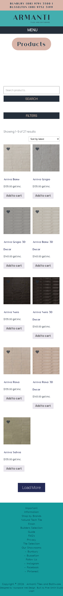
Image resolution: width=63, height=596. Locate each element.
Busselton (33, 555)
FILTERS (31, 115)
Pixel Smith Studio (54, 587)
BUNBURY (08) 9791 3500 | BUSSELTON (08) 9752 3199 (31, 5)
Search (31, 99)
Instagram (33, 563)
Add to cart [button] (14, 195)
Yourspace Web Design (24, 587)
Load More (31, 487)
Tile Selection (31, 543)
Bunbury (33, 551)
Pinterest (32, 571)
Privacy (31, 539)
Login (31, 590)
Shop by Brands (31, 516)
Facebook (33, 567)
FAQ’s (31, 535)
